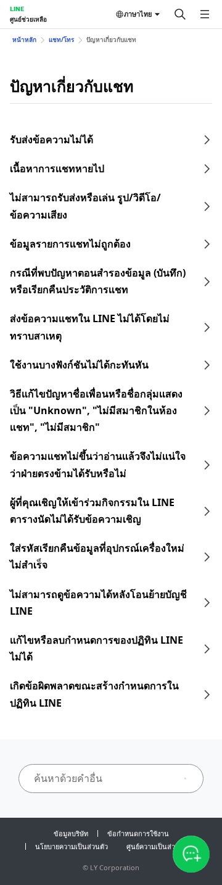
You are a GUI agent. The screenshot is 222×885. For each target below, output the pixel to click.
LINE (17, 8)
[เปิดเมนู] (204, 14)
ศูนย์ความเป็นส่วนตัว (157, 846)
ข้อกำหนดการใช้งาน (138, 833)
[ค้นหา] (180, 14)
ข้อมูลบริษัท (71, 833)
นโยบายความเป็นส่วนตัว (71, 846)
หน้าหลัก (24, 39)
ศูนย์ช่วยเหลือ (28, 19)
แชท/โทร (61, 39)
